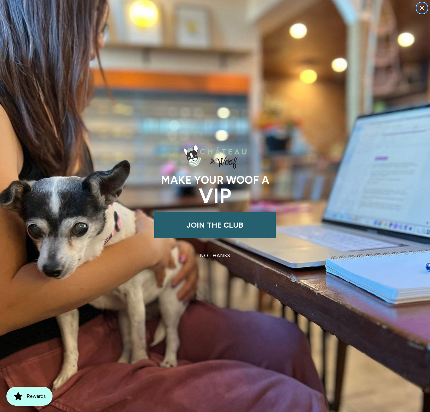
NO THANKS (215, 255)
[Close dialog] (421, 8)
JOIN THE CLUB (215, 224)
